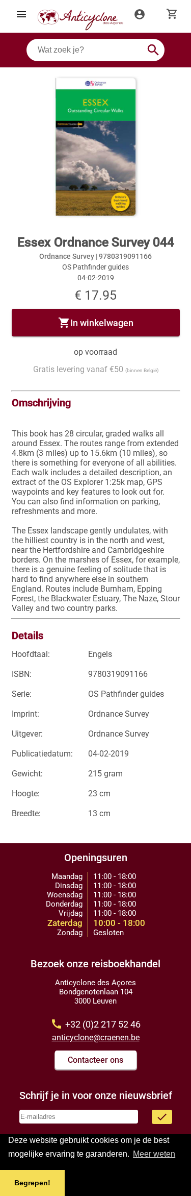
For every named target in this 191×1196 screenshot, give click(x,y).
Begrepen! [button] (32, 1183)
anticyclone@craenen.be (96, 1037)
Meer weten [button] (154, 1154)
